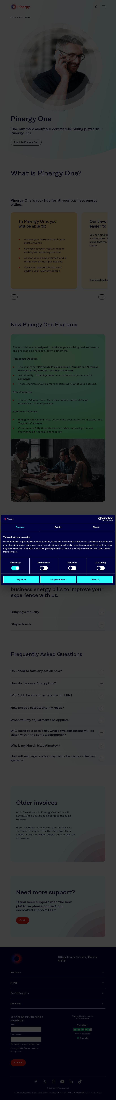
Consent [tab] (20, 527)
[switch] (44, 568)
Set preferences (58, 579)
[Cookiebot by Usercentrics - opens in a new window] (100, 519)
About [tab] (96, 527)
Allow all (95, 579)
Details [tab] (58, 527)
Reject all (21, 579)
